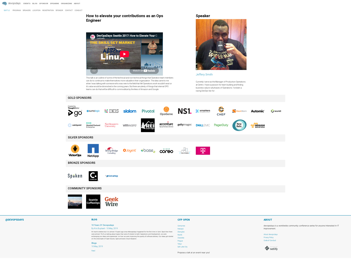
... (215, 91)
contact (69, 10)
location (36, 10)
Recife (180, 235)
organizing (66, 3)
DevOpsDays (14, 3)
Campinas (181, 226)
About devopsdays (271, 234)
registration (48, 10)
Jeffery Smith (204, 74)
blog (34, 3)
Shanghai (181, 232)
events (26, 3)
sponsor (43, 3)
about (77, 3)
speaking (54, 3)
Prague (180, 241)
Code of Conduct (270, 240)
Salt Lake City (182, 247)
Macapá (180, 229)
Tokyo (180, 244)
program (17, 10)
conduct (78, 10)
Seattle (7, 10)
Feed (93, 251)
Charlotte (181, 238)
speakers (27, 10)
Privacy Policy (269, 237)
